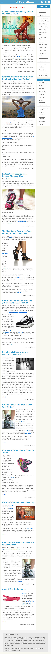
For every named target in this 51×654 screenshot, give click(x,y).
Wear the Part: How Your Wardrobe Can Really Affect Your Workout (17, 78)
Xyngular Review (43, 63)
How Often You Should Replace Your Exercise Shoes (18, 543)
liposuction (19, 56)
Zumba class (28, 433)
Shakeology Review (43, 9)
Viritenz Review (42, 12)
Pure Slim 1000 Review (42, 38)
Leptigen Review (42, 47)
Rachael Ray (10, 505)
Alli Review (41, 41)
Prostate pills (42, 121)
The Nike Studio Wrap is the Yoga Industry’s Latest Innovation (17, 232)
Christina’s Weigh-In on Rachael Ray (18, 502)
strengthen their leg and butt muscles (18, 312)
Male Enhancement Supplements (43, 108)
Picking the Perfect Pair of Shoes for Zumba (18, 451)
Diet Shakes (41, 88)
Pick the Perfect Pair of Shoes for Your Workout (17, 406)
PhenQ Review (42, 29)
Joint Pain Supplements (42, 101)
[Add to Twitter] (45, 2)
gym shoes (29, 528)
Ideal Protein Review (43, 26)
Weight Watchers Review (42, 33)
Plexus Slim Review (43, 58)
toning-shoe (24, 593)
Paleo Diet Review (43, 23)
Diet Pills (41, 85)
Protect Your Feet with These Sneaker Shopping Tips (15, 175)
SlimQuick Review (43, 66)
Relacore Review (43, 69)
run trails (29, 430)
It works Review (42, 50)
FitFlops (27, 601)
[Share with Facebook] (42, 2)
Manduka (6, 268)
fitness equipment (20, 421)
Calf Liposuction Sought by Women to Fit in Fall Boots (17, 12)
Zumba (12, 477)
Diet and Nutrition (43, 82)
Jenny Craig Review (43, 17)
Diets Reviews (42, 91)
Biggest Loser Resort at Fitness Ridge (11, 549)
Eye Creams (41, 97)
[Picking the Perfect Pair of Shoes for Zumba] (24, 474)
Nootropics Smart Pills (44, 105)
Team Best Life (7, 178)
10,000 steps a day (21, 221)
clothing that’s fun (10, 122)
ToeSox (10, 237)
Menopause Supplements (42, 113)
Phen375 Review (43, 44)
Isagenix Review (42, 15)
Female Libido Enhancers (42, 118)
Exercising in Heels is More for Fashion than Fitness (15, 353)
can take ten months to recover (18, 58)
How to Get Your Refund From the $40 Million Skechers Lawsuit (17, 301)
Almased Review (42, 61)
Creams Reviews (43, 94)
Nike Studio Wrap (21, 277)
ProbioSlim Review (43, 75)
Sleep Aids (41, 124)
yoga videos (5, 253)
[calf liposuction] (18, 29)
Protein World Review (44, 20)
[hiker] (18, 107)
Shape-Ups (20, 332)
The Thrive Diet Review (42, 54)
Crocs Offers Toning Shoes (14, 589)
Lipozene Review (43, 72)
